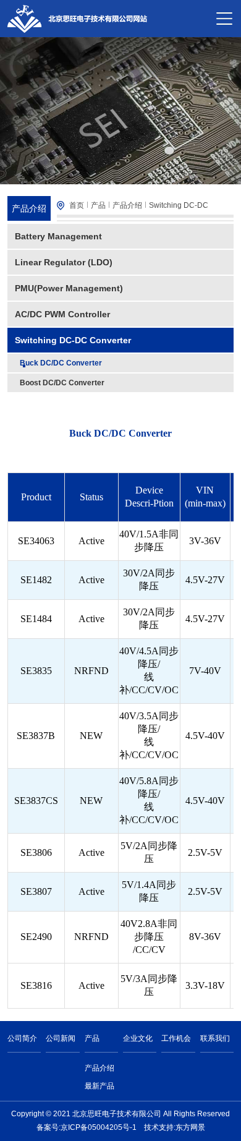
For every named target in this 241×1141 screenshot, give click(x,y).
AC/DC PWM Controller (62, 314)
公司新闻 (60, 1038)
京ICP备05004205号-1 (99, 1127)
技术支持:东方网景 (174, 1127)
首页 (76, 205)
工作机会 (176, 1038)
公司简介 (22, 1038)
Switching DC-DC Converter (73, 340)
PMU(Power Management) (69, 288)
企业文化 (138, 1038)
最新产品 (99, 1086)
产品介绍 (127, 205)
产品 (98, 205)
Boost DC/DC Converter (62, 382)
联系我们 (215, 1038)
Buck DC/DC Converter (61, 363)
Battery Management (58, 236)
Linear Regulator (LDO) (63, 262)
